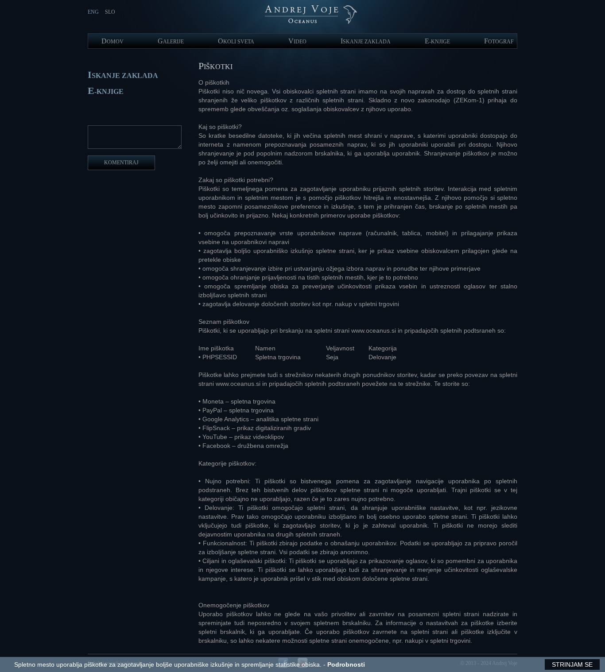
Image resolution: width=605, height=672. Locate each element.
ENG (93, 12)
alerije (171, 42)
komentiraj (121, 162)
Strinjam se (572, 664)
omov (112, 42)
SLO (110, 12)
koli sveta (236, 42)
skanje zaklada (366, 42)
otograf (499, 42)
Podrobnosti (346, 664)
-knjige (437, 42)
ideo (297, 42)
